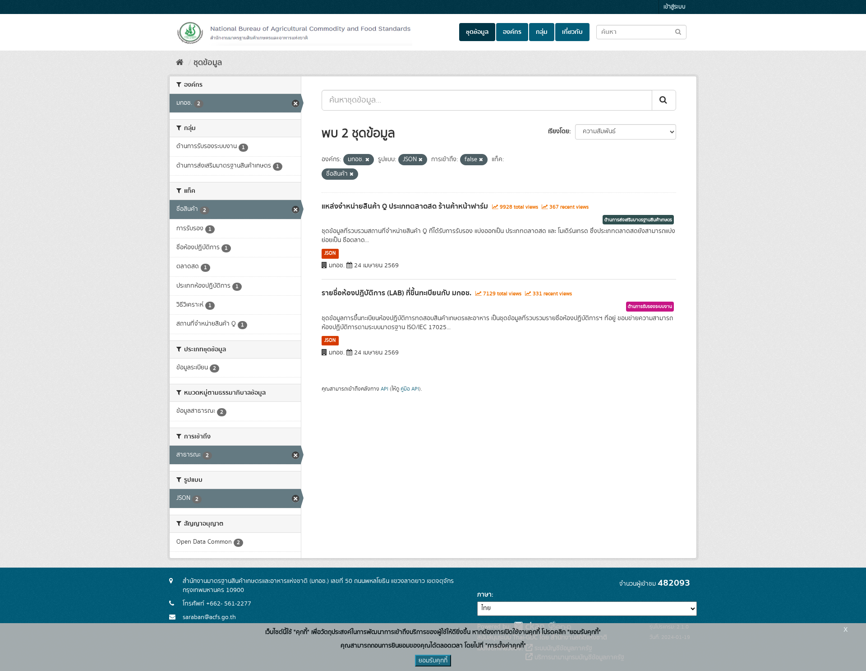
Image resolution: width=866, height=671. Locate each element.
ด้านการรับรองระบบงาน (650, 306)
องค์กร (512, 32)
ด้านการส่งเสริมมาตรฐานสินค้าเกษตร (638, 220)
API (384, 389)
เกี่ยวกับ (572, 32)
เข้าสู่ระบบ (674, 7)
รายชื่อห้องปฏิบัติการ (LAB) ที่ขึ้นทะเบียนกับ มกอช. (396, 293)
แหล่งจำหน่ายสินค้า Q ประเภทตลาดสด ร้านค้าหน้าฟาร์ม (405, 206)
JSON (330, 253)
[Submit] (664, 100)
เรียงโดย (558, 131)
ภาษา (484, 594)
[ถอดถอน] (367, 159)
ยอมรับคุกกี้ (433, 660)
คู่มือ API (410, 389)
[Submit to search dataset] (678, 31)
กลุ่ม (542, 32)
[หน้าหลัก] (180, 63)
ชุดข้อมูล (477, 32)
